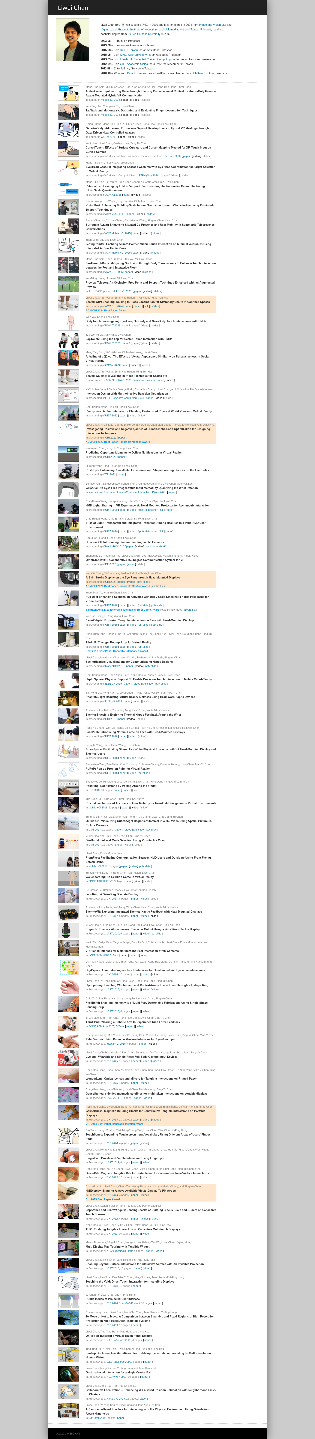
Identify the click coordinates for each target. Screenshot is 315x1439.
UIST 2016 (113, 933)
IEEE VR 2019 (113, 683)
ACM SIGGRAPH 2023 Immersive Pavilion (130, 380)
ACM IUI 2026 (113, 194)
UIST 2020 (111, 509)
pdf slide (143, 605)
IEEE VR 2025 (124, 291)
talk (146, 306)
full (162, 509)
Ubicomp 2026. (172, 156)
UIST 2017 (94, 829)
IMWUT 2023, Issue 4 (117, 325)
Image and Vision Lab (212, 24)
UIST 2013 (113, 1162)
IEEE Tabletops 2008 (119, 1340)
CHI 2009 (112, 1325)
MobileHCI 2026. (111, 99)
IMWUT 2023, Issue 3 (117, 343)
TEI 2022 (110, 474)
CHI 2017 (112, 898)
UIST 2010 (113, 1268)
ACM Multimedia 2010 (120, 1251)
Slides (145, 1218)
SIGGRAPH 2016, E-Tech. (103, 955)
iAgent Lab (107, 29)
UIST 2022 (111, 415)
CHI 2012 (112, 1218)
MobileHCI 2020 (114, 546)
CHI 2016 (112, 974)
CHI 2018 (94, 790)
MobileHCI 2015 (116, 1043)
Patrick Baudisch (137, 73)
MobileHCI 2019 (114, 666)
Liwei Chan (73, 7)
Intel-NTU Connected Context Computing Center (150, 59)
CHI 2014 (112, 1119)
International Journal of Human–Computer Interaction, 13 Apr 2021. (127, 492)
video (138, 306)
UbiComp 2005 (97, 1417)
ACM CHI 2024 (114, 306)
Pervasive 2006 (116, 1398)
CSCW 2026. (108, 136)
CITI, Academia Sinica (134, 64)
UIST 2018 (111, 736)
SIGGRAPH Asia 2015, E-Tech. (106, 1026)
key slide (151, 829)
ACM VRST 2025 (115, 214)
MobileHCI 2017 (98, 866)
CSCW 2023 (112, 365)
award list (157, 586)
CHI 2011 (112, 1233)
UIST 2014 (113, 1098)
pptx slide (142, 581)
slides (150, 214)
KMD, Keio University (133, 54)
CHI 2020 (110, 581)
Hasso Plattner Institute (199, 73)
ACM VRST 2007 (117, 1376)
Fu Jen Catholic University (144, 34)
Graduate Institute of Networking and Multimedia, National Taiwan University (165, 29)
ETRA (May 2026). (149, 175)
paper (186, 156)
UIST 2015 (113, 989)
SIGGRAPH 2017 (98, 881)
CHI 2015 (112, 1061)
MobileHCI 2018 (98, 807)
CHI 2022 (110, 437)
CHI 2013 (112, 1177)
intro (169, 509)
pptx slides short (148, 509)
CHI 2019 (110, 719)
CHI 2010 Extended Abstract (123, 1303)
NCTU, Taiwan (129, 50)
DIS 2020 (110, 564)
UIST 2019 (111, 605)
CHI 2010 (112, 1285)
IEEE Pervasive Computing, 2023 (124, 398)
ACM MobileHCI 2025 (118, 233)
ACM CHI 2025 (114, 271)
